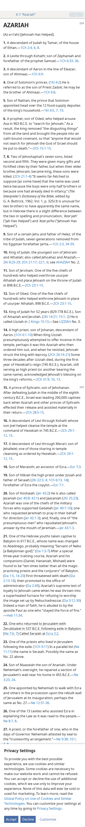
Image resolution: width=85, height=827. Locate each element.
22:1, (42, 262)
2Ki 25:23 (70, 498)
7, (57, 110)
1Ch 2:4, (27, 47)
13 (57, 379)
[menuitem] (6, 5)
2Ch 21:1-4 (22, 176)
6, (34, 47)
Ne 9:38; (62, 739)
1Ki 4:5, (49, 110)
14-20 (19, 575)
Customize (48, 819)
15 (10, 435)
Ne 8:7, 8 (10, 721)
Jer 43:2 (43, 493)
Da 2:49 (32, 585)
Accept (11, 819)
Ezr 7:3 (75, 467)
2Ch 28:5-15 (35, 412)
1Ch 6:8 (49, 92)
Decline (28, 819)
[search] (80, 5)
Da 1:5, (9, 575)
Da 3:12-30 (72, 600)
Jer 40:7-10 (63, 508)
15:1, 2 (63, 316)
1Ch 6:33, (67, 61)
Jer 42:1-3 (32, 518)
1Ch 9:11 (41, 646)
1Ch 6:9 (37, 74)
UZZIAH (65, 321)
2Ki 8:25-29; (12, 262)
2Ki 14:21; (50, 316)
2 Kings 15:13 (38, 321)
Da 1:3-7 (42, 551)
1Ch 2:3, (58, 244)
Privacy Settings (49, 808)
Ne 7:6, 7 (11, 633)
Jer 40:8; (24, 498)
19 (61, 110)
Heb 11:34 (14, 615)
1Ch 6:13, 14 (57, 480)
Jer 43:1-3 (67, 528)
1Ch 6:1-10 (23, 335)
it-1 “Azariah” (26, 14)
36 (76, 61)
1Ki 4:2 (55, 82)
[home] (6, 5)
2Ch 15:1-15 (42, 148)
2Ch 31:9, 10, (45, 379)
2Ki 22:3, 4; (40, 480)
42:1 (34, 498)
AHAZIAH (63, 262)
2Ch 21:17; (29, 262)
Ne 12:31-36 (40, 703)
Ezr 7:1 (58, 485)
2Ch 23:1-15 (34, 285)
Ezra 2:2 (52, 633)
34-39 (69, 244)
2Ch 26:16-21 (59, 354)
